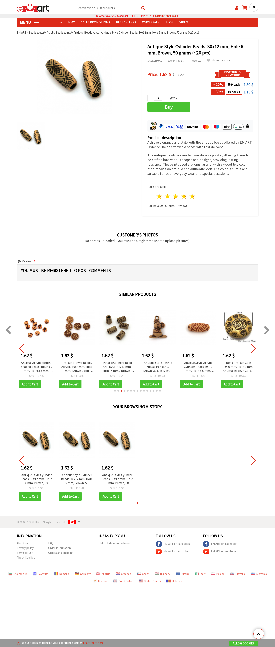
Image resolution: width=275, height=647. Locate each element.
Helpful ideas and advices (114, 543)
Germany (85, 574)
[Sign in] (236, 8)
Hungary (165, 574)
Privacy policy (25, 548)
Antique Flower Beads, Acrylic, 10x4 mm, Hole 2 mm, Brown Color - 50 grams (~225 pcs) (76, 367)
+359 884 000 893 (165, 15)
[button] (115, 391)
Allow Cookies (243, 643)
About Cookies (26, 557)
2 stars (168, 196)
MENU (26, 22)
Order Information (59, 548)
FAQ (50, 543)
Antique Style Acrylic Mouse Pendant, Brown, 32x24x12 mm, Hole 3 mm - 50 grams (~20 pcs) (158, 367)
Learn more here (93, 643)
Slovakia (241, 574)
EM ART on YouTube (176, 551)
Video (183, 22)
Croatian (126, 574)
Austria (106, 574)
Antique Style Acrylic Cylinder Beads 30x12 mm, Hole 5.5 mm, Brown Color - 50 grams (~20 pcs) (198, 367)
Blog (169, 22)
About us (22, 543)
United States (152, 581)
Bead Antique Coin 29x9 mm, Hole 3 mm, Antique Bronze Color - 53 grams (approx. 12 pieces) (238, 367)
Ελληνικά (43, 574)
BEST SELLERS (126, 22)
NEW (71, 22)
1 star (159, 196)
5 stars (192, 196)
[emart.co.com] (33, 7)
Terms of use (25, 553)
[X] (18, 643)
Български (20, 574)
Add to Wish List (220, 60)
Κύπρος (103, 581)
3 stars (176, 196)
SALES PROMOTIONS (95, 22)
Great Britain (125, 581)
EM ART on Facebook (177, 544)
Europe (185, 574)
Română (64, 574)
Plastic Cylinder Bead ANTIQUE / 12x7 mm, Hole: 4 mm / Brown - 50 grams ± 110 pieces (117, 367)
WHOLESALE (150, 22)
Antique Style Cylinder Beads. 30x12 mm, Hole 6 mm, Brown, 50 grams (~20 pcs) (36, 479)
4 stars (184, 196)
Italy (203, 574)
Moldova (177, 581)
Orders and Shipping (60, 553)
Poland (220, 574)
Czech (145, 574)
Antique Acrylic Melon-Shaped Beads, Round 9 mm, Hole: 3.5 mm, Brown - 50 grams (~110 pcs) (36, 367)
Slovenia (261, 574)
